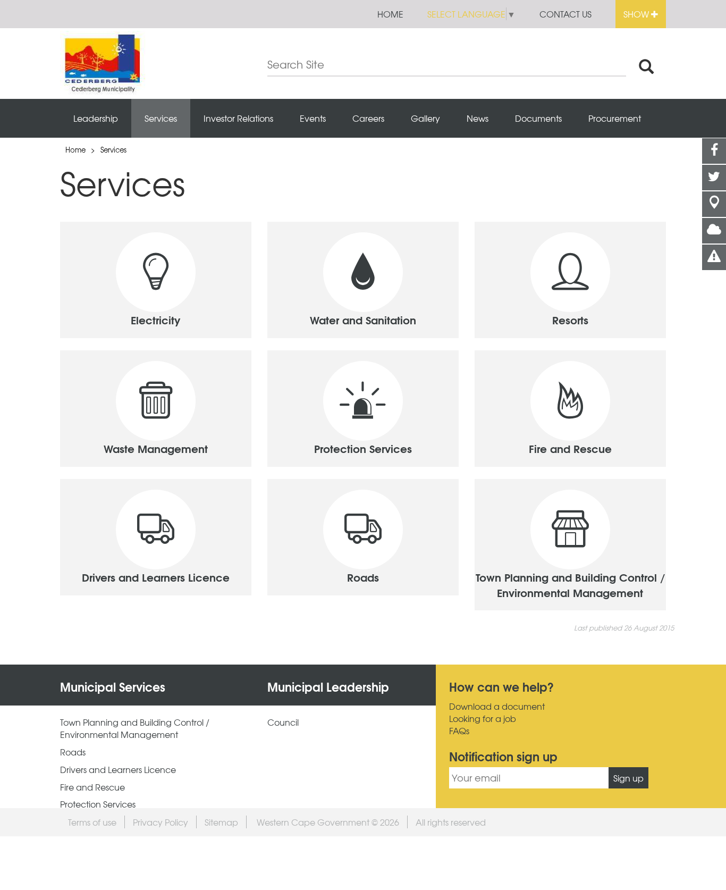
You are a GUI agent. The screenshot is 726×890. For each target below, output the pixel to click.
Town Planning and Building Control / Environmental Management (134, 728)
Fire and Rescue (92, 787)
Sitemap (221, 822)
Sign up (628, 777)
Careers (368, 118)
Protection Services (98, 804)
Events (313, 118)
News (477, 118)
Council (283, 722)
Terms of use (92, 822)
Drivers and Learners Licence (118, 769)
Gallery (425, 118)
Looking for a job (482, 718)
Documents (538, 118)
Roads (73, 752)
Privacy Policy (160, 822)
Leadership (95, 118)
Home (390, 13)
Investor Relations (238, 118)
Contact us (565, 13)
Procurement (614, 118)
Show (637, 13)
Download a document (497, 706)
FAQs (459, 731)
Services (161, 118)
